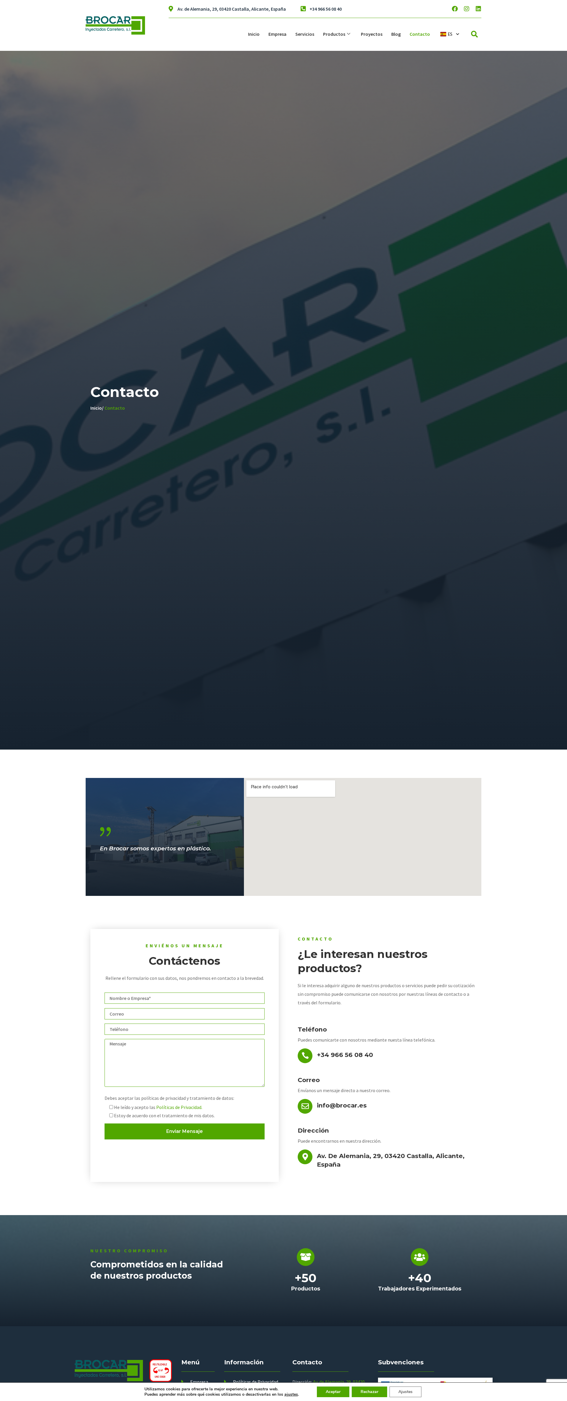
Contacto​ (115, 408)
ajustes (291, 1394)
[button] (474, 34)
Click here (210, 1162)
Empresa (277, 34)
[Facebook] (455, 9)
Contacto (420, 34)
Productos (334, 34)
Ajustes (405, 1391)
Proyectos (371, 34)
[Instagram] (467, 9)
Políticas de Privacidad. (179, 1107)
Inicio (254, 34)
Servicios (304, 34)
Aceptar (333, 1391)
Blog (396, 34)
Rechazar (369, 1391)
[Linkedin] (478, 9)
